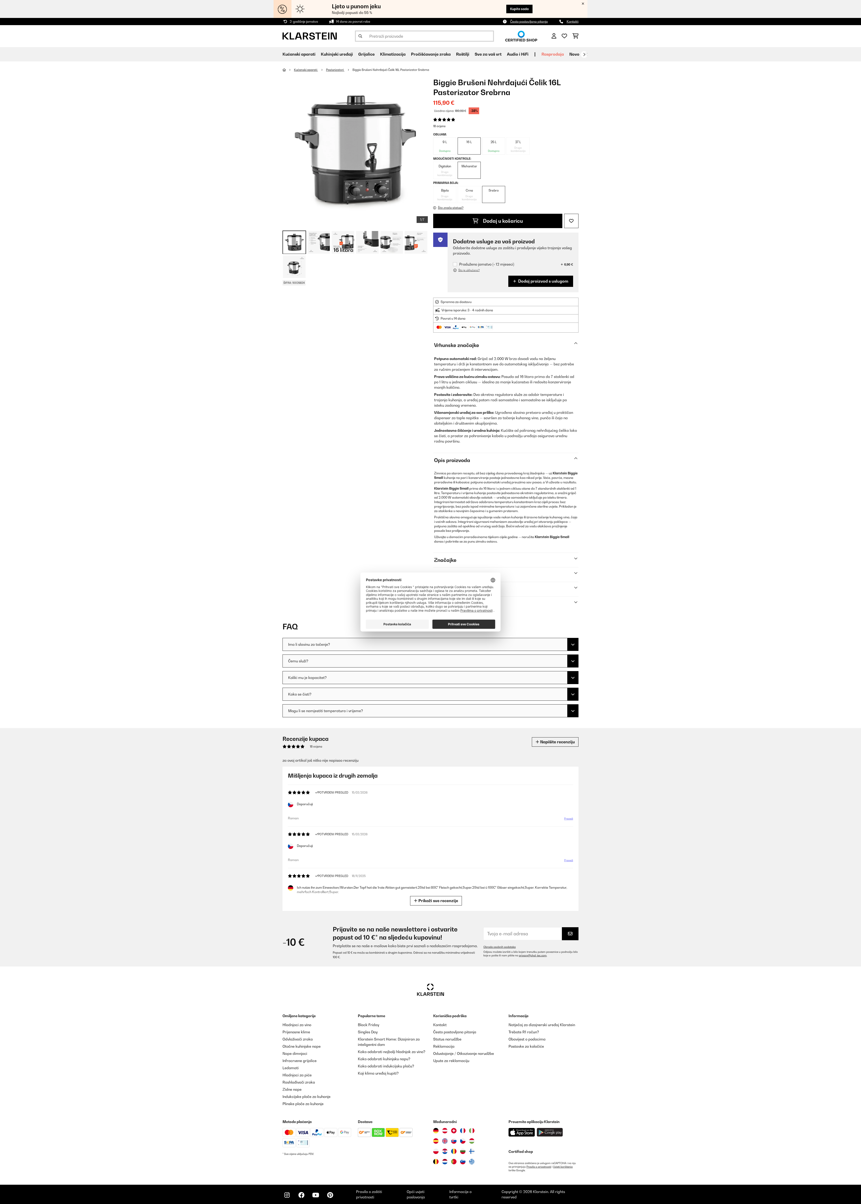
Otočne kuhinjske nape (302, 1046)
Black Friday (368, 1025)
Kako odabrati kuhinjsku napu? (384, 1059)
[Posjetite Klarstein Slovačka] (454, 1141)
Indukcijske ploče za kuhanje (306, 1096)
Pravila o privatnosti (538, 1166)
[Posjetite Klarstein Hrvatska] (445, 1151)
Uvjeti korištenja (563, 1166)
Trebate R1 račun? (524, 1032)
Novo (574, 54)
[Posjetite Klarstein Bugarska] (462, 1151)
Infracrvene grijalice (300, 1060)
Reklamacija (443, 1046)
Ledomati (291, 1068)
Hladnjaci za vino (297, 1025)
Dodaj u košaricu (502, 221)
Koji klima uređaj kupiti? (378, 1073)
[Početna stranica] (288, 70)
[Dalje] (584, 54)
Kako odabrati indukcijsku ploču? (386, 1066)
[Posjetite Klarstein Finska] (471, 1151)
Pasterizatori (335, 70)
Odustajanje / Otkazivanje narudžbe (463, 1053)
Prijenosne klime (296, 1032)
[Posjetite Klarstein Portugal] (454, 1161)
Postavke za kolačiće (526, 1046)
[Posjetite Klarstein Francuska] (462, 1130)
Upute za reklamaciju (451, 1060)
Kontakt (572, 21)
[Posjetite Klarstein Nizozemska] (445, 1161)
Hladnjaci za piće (297, 1075)
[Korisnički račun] (554, 36)
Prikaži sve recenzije (437, 900)
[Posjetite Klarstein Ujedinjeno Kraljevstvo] (445, 1141)
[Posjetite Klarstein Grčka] (471, 1162)
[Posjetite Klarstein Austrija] (445, 1130)
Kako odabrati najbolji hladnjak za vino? (391, 1051)
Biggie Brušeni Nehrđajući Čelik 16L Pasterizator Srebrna (390, 70)
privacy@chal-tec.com (533, 955)
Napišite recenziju (557, 741)
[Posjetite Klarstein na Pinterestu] (330, 1195)
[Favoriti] (564, 36)
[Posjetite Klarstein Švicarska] (454, 1130)
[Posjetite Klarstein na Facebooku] (301, 1195)
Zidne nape (292, 1089)
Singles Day (368, 1032)
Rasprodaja (552, 54)
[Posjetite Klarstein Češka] (462, 1141)
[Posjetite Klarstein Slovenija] (462, 1161)
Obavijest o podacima (527, 1039)
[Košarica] (575, 36)
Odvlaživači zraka (298, 1039)
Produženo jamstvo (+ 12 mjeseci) (486, 264)
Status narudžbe (447, 1039)
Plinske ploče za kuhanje (303, 1103)
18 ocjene (439, 126)
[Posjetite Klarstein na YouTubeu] (315, 1195)
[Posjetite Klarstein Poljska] (436, 1151)
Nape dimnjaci (295, 1053)
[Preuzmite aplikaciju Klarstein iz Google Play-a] (550, 1132)
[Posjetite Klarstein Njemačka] (436, 1130)
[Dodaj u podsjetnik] (571, 221)
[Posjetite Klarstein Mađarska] (471, 1141)
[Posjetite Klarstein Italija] (471, 1130)
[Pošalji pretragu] (360, 36)
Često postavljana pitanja (529, 21)
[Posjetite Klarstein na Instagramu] (287, 1195)
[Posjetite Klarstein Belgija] (436, 1161)
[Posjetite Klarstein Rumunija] (454, 1151)
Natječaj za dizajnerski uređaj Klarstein (542, 1025)
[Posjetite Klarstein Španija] (436, 1141)
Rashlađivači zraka (299, 1082)
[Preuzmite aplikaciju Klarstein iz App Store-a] (522, 1132)
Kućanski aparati (306, 70)
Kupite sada (519, 9)
